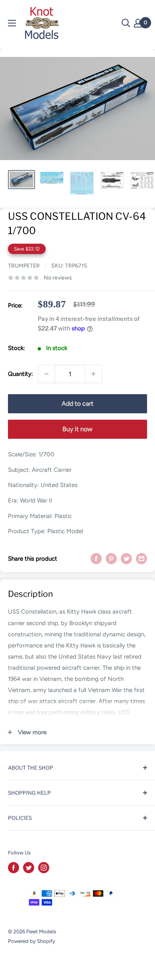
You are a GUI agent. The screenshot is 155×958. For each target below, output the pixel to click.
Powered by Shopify (31, 941)
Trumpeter (24, 265)
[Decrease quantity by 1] (46, 374)
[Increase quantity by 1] (93, 374)
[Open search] (126, 23)
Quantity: (20, 373)
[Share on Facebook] (96, 558)
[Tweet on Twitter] (126, 558)
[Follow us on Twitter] (28, 867)
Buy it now (77, 429)
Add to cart (77, 403)
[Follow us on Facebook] (13, 867)
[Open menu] (12, 23)
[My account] (138, 23)
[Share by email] (141, 558)
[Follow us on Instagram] (43, 867)
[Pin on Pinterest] (111, 558)
